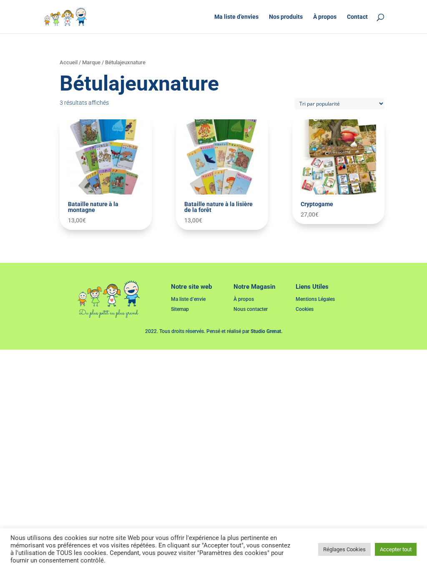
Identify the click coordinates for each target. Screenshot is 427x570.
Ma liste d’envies (236, 17)
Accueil (69, 62)
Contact (357, 17)
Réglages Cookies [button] (344, 549)
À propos (325, 17)
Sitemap (180, 309)
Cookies (305, 309)
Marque (91, 62)
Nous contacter (251, 309)
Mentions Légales (315, 299)
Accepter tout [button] (396, 549)
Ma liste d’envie (188, 299)
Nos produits (286, 17)
